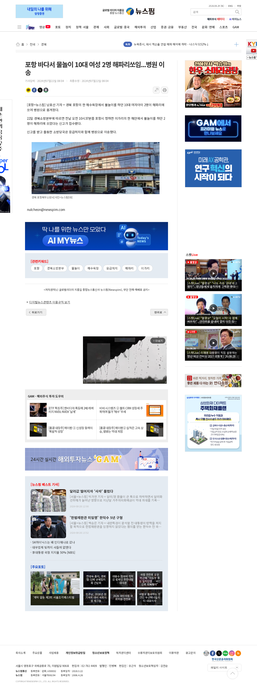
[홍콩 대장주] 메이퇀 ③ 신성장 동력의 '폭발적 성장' (71, 429)
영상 (42, 27)
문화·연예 (208, 27)
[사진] (48, 500)
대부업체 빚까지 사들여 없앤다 (51, 547)
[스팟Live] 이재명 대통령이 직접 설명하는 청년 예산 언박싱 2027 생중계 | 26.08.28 (212, 354)
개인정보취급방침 (75, 653)
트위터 (40, 90)
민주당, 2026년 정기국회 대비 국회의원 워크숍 (95, 597)
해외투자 (140, 27)
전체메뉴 (19, 27)
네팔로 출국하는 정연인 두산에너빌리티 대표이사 (149, 597)
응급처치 (112, 268)
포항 (37, 268)
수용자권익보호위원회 (150, 653)
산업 (153, 27)
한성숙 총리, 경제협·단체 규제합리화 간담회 (96, 579)
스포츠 (223, 27)
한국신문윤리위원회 (222, 660)
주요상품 (37, 653)
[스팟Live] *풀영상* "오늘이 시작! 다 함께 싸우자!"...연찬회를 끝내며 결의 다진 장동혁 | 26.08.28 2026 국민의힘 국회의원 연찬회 (213, 319)
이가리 (145, 268)
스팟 (192, 254)
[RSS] (238, 653)
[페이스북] (212, 653)
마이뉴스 (235, 19)
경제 (96, 27)
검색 (237, 12)
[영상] (213, 274)
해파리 (129, 268)
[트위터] (219, 653)
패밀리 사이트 (219, 667)
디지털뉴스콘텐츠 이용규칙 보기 (49, 302)
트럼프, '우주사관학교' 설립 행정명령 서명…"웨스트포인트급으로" (173, 44)
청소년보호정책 (100, 653)
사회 (106, 27)
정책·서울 (82, 27)
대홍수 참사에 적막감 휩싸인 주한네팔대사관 (122, 579)
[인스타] (232, 653)
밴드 (45, 90)
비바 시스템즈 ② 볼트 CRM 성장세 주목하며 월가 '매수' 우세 (121, 409)
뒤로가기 (37, 312)
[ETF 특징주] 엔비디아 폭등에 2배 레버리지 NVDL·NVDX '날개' (71, 409)
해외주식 (216, 19)
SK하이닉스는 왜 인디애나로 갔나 (53, 542)
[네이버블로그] (225, 653)
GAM (236, 27)
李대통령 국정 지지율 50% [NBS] (53, 552)
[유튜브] (206, 653)
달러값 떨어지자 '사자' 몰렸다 (91, 491)
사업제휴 (54, 653)
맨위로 (158, 312)
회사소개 (20, 653)
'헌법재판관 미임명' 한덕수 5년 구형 (96, 518)
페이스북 (34, 90)
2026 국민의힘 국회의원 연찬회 (123, 597)
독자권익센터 (123, 653)
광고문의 (190, 653)
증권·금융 (167, 27)
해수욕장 (93, 268)
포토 (58, 27)
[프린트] (164, 90)
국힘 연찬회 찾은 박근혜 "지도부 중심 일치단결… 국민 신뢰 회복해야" (149, 579)
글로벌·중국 (122, 27)
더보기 (236, 44)
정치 (68, 27)
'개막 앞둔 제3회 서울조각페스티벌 (53, 597)
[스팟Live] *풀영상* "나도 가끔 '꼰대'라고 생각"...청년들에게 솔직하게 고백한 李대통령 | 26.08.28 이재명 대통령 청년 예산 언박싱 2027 (212, 284)
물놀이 (75, 268)
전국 (194, 27)
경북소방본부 (55, 268)
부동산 (182, 27)
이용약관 (174, 653)
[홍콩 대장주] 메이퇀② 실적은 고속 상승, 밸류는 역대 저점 (121, 429)
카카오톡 (28, 90)
